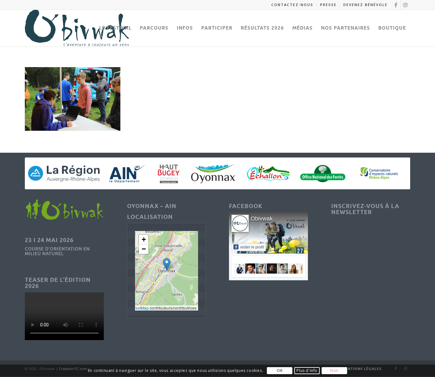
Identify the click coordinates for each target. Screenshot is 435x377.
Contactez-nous (292, 4)
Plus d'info (306, 371)
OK (279, 371)
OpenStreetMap (135, 308)
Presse (328, 4)
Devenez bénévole (365, 4)
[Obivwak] (77, 28)
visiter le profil (252, 247)
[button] (167, 264)
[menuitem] (292, 4)
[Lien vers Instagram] (405, 5)
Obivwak (262, 218)
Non (334, 371)
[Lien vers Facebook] (395, 5)
